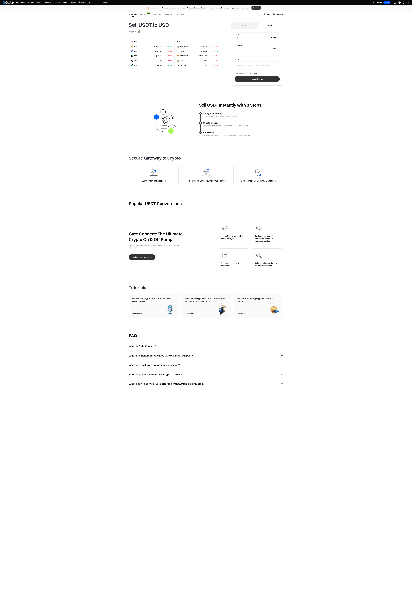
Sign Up (387, 2)
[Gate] (8, 2)
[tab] (133, 14)
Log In (379, 2)
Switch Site (256, 8)
